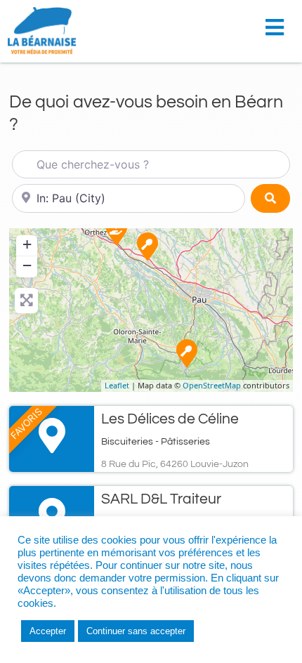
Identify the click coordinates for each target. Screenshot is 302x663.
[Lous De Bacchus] (116, 231)
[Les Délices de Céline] (186, 353)
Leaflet (117, 385)
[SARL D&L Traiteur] (147, 246)
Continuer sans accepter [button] (135, 631)
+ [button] (27, 244)
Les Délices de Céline (170, 419)
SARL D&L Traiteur (161, 499)
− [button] (27, 265)
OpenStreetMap (212, 385)
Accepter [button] (47, 631)
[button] (279, 22)
